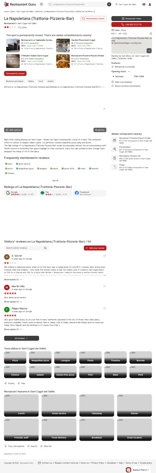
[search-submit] (50, 4)
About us (85, 463)
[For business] (41, 4)
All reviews (20, 338)
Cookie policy (146, 463)
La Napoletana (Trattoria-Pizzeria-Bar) (39, 18)
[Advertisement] (55, 219)
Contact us (47, 463)
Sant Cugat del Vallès (27, 23)
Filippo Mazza (19, 308)
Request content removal (66, 463)
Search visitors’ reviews (16, 248)
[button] (104, 109)
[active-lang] (144, 4)
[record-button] (109, 4)
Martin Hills (18, 286)
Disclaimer (111, 463)
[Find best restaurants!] (20, 4)
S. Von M (17, 255)
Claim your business (123, 82)
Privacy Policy (97, 463)
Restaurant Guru (26, 463)
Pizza (123, 30)
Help (121, 463)
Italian (117, 30)
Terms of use (131, 463)
